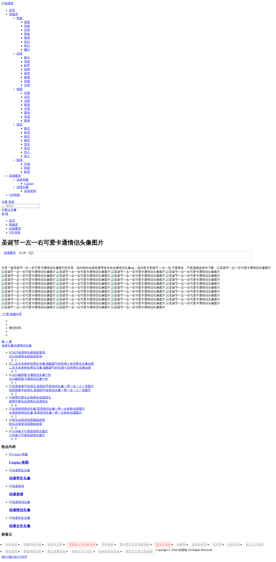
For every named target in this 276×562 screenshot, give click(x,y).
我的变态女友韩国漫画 (135, 544)
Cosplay (29, 183)
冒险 (27, 22)
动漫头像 (23, 187)
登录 (11, 201)
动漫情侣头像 (23, 345)
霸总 (27, 128)
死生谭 (217, 544)
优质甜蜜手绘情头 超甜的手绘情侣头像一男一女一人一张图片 (50, 390)
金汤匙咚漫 (199, 544)
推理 (27, 37)
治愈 (27, 100)
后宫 (27, 97)
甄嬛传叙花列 (32, 551)
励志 (27, 136)
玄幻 (27, 41)
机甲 (27, 65)
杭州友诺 (11, 544)
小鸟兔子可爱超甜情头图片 (27, 435)
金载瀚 (181, 544)
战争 (27, 69)
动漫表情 (30, 191)
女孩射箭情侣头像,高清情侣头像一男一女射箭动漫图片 (45, 412)
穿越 (27, 81)
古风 (27, 85)
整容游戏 (11, 551)
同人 (27, 152)
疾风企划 (234, 544)
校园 (20, 89)
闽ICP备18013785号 (14, 556)
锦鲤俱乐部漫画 (109, 551)
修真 (27, 77)
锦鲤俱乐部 (55, 544)
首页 (12, 10)
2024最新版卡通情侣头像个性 (28, 378)
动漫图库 (15, 175)
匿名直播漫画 (57, 551)
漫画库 (13, 14)
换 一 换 (7, 341)
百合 (27, 148)
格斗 (27, 57)
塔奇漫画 (108, 544)
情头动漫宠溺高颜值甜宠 (25, 424)
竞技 (27, 61)
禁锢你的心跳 (32, 544)
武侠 (20, 53)
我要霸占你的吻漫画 (82, 544)
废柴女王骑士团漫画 (139, 551)
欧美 (27, 171)
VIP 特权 (14, 232)
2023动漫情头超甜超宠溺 (25, 356)
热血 (20, 18)
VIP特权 (14, 195)
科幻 (27, 45)
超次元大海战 (255, 544)
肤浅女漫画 (163, 544)
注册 (5, 201)
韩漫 (27, 168)
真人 (27, 156)
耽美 (27, 132)
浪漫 (27, 116)
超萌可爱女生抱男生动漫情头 (28, 401)
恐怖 (27, 26)
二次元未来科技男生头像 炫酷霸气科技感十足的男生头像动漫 (50, 367)
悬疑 (27, 33)
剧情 (27, 120)
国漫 (20, 160)
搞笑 (20, 124)
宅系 (27, 108)
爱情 (27, 112)
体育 (27, 73)
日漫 (27, 164)
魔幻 (27, 49)
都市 (27, 140)
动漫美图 (23, 179)
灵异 (27, 30)
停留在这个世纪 (82, 551)
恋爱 (27, 93)
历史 (27, 144)
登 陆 (5, 213)
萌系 (27, 104)
